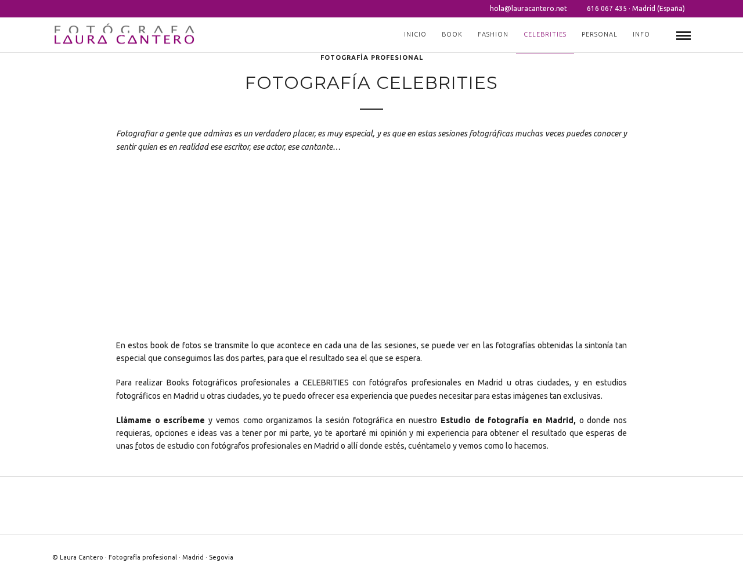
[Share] (665, 36)
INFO (641, 34)
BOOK (452, 34)
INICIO (415, 34)
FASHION (493, 34)
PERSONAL (600, 34)
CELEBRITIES (545, 34)
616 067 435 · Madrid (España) (636, 8)
